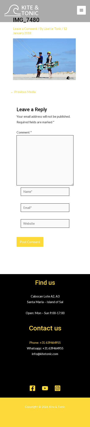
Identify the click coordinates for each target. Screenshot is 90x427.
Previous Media (23, 92)
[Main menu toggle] (81, 10)
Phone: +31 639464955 (45, 342)
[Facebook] (32, 388)
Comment (24, 132)
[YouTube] (45, 388)
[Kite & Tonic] (21, 10)
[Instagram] (57, 388)
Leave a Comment (25, 28)
